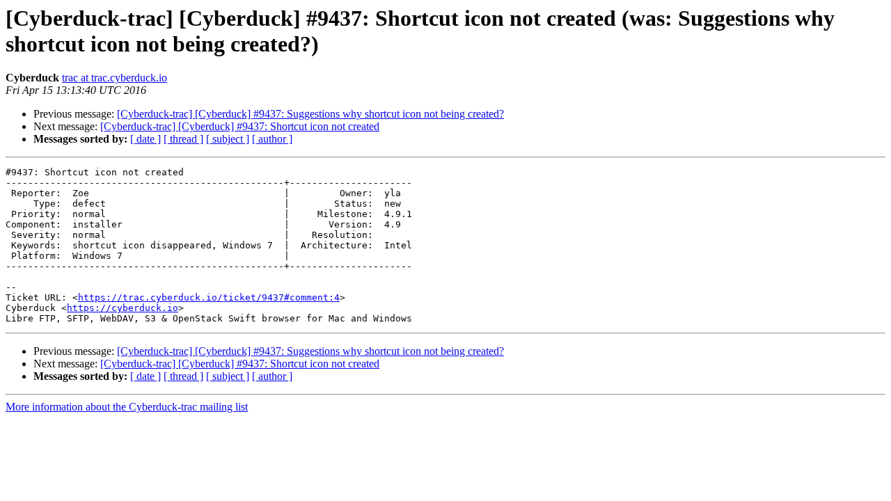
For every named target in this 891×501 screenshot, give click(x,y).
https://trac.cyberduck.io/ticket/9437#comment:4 (209, 297)
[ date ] (145, 139)
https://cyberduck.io (122, 308)
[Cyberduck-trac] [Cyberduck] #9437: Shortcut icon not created (239, 126)
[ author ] (272, 139)
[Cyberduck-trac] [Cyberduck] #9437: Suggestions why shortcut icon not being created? (310, 114)
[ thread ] (183, 139)
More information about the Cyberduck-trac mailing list (127, 407)
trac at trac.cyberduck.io (114, 78)
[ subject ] (227, 139)
